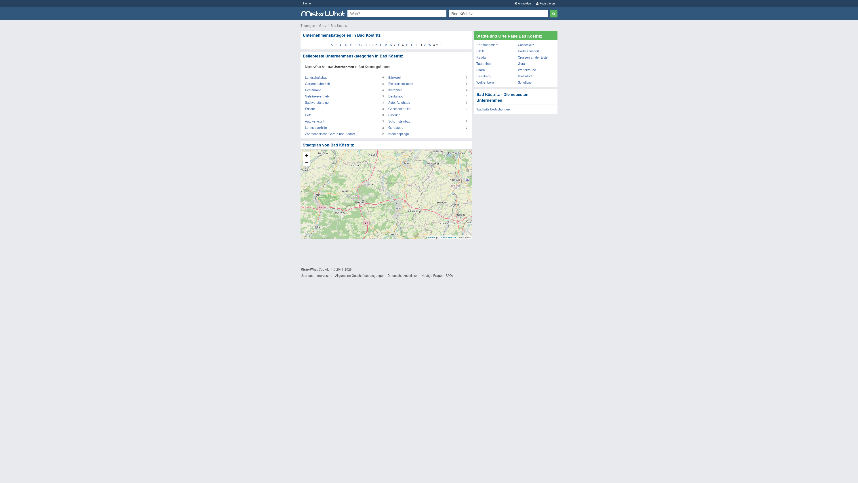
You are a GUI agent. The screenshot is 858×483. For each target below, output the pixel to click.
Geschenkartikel (399, 108)
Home (307, 3)
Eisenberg (483, 76)
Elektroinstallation (400, 83)
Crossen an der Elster (533, 57)
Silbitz (480, 51)
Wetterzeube (527, 70)
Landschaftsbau (316, 77)
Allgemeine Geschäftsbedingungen (360, 275)
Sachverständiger (317, 102)
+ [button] (306, 155)
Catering (394, 115)
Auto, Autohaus (399, 102)
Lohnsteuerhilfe (316, 127)
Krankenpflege (398, 133)
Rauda (481, 57)
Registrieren (546, 3)
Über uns (307, 275)
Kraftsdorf (525, 76)
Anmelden (524, 3)
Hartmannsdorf (487, 44)
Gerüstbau (395, 127)
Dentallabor (396, 96)
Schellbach (525, 82)
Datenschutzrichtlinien (402, 275)
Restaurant (313, 90)
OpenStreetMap (448, 237)
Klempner (395, 90)
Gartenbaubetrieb (317, 83)
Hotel (308, 115)
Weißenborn (485, 82)
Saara (480, 70)
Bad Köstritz (339, 25)
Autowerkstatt (314, 121)
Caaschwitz (526, 44)
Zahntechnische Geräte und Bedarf (330, 133)
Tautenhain (484, 63)
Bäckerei (394, 77)
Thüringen (308, 25)
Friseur (310, 108)
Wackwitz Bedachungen (493, 109)
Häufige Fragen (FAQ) (437, 275)
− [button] (306, 162)
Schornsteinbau (399, 121)
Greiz (323, 25)
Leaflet (431, 237)
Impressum (324, 275)
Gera (521, 63)
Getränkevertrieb (317, 96)
